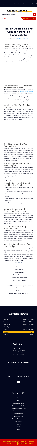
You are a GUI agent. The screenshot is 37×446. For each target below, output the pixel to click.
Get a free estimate (28, 18)
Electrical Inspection (18, 403)
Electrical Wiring (18, 416)
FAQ (18, 426)
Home (18, 398)
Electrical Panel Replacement (18, 408)
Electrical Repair (18, 413)
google (18, 382)
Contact (18, 424)
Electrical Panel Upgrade (22, 38)
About (18, 400)
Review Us (9, 443)
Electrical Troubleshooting (18, 406)
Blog (18, 429)
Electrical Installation (18, 411)
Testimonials (18, 421)
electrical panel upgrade (26, 91)
